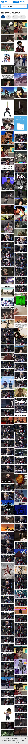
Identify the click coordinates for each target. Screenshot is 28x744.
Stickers (15, 17)
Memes (22, 17)
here (24, 742)
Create (16, 1)
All (3, 17)
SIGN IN (22, 1)
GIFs (8, 17)
